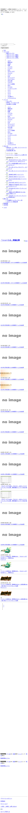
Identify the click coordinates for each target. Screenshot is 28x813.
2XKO (9, 63)
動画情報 (5, 203)
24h (9, 754)
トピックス (6, 51)
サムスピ (9, 73)
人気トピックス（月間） (12, 57)
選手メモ (5, 198)
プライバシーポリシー (6, 798)
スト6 (9, 60)
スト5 (9, 95)
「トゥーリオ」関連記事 (10, 240)
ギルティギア (11, 71)
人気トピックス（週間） (12, 56)
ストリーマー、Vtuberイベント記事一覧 (16, 154)
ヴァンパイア (11, 77)
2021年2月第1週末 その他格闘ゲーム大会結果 (12, 347)
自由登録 (5, 204)
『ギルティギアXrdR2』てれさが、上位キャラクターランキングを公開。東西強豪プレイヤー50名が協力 (14, 487)
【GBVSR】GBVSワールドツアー (17, 182)
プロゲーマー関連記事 (12, 201)
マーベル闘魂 (11, 84)
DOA (8, 85)
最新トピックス (10, 53)
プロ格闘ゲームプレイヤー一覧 (14, 200)
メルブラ (9, 82)
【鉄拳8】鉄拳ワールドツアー (16, 174)
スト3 (9, 74)
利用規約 (3, 801)
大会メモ (5, 146)
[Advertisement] (14, 29)
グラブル (9, 66)
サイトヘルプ (4, 803)
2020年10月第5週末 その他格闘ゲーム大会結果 (12, 524)
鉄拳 (8, 65)
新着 (14, 754)
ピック (20, 754)
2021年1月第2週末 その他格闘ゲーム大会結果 (12, 411)
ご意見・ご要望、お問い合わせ (9, 806)
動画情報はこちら (5, 758)
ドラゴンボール (11, 98)
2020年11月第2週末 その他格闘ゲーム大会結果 (12, 453)
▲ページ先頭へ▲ (5, 811)
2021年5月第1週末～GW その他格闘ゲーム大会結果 (14, 262)
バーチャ (9, 68)
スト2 (9, 91)
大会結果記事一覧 (11, 150)
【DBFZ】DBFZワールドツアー (16, 176)
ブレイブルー (11, 79)
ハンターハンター (12, 88)
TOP (4, 50)
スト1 (9, 90)
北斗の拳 (9, 80)
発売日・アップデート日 (12, 102)
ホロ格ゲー (10, 96)
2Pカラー (4, 45)
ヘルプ (5, 207)
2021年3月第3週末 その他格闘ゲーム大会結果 (12, 304)
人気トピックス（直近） (12, 54)
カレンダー (9, 101)
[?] (7, 754)
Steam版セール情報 (11, 104)
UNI (8, 76)
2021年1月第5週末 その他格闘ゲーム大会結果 (12, 379)
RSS (26, 241)
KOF (8, 70)
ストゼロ (9, 87)
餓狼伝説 (9, 62)
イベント (5, 99)
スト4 (9, 93)
